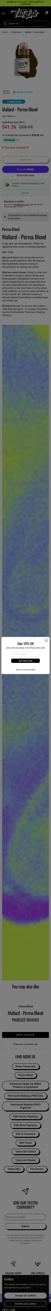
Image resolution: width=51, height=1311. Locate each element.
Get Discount (25, 660)
